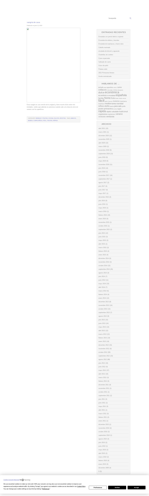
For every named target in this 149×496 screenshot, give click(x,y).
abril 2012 (101, 374)
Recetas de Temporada (33, 18)
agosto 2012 (102, 359)
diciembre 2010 (103, 424)
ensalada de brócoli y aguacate (108, 51)
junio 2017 (101, 190)
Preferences (98, 487)
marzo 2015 (102, 247)
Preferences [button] (45, 489)
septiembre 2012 (104, 356)
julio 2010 (101, 442)
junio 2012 (101, 367)
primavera (108, 109)
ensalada (111, 95)
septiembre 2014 (104, 269)
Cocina (50, 118)
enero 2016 (102, 219)
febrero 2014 (102, 294)
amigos (73, 118)
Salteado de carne (104, 62)
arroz (115, 87)
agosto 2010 (102, 439)
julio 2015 (101, 233)
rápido (108, 111)
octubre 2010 (102, 432)
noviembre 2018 (103, 164)
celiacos (102, 90)
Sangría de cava (33, 22)
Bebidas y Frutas (42, 118)
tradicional (123, 111)
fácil (44, 120)
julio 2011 (101, 399)
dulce (101, 92)
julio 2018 (101, 168)
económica (112, 92)
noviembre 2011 (103, 388)
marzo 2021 (102, 132)
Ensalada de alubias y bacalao (108, 40)
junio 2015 (101, 237)
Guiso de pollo (103, 65)
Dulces (56, 118)
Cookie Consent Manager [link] (11, 480)
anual (104, 87)
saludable (115, 111)
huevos (110, 101)
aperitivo (110, 87)
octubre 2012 (102, 352)
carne (119, 87)
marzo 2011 (102, 413)
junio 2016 (101, 204)
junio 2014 (101, 280)
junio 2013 (101, 323)
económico (103, 95)
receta (115, 109)
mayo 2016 (102, 208)
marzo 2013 (102, 334)
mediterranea (110, 103)
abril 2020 (101, 143)
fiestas (49, 120)
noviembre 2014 (103, 262)
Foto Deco (86, 18)
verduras (110, 116)
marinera (123, 101)
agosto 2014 (102, 273)
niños (101, 106)
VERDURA (102, 117)
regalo (119, 109)
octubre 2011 (102, 392)
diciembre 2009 (103, 468)
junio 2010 (101, 446)
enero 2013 (102, 341)
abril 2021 (101, 128)
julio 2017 (101, 186)
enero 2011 (102, 421)
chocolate (110, 90)
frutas (117, 98)
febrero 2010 (102, 460)
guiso (106, 101)
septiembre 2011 (104, 395)
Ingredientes (66, 18)
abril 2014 (101, 287)
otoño (107, 106)
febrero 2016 (102, 215)
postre (100, 109)
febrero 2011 (102, 417)
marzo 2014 (102, 291)
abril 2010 (101, 453)
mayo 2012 (102, 370)
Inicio (20, 18)
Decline (117, 487)
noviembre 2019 (103, 150)
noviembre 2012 (103, 348)
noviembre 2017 (103, 175)
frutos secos (122, 98)
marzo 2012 (102, 377)
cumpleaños (37, 120)
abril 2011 (101, 410)
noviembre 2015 (103, 222)
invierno (116, 101)
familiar (101, 98)
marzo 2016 (102, 211)
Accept (136, 487)
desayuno (120, 90)
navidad (120, 103)
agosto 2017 (102, 182)
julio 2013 (101, 320)
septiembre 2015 (104, 229)
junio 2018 (101, 172)
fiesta (107, 98)
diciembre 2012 (103, 345)
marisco (101, 104)
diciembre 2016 (103, 197)
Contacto (96, 18)
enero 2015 (102, 255)
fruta (113, 98)
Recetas (76, 18)
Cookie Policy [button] (81, 486)
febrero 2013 (102, 338)
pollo (123, 106)
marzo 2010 (102, 457)
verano (119, 114)
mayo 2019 (102, 161)
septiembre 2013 (104, 312)
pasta (112, 106)
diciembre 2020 (103, 135)
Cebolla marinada (104, 47)
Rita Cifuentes (74, 8)
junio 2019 (101, 157)
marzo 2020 (102, 146)
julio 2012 (101, 363)
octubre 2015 (102, 226)
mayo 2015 (102, 240)
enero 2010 (102, 464)
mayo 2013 (102, 327)
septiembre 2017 (104, 179)
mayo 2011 (102, 406)
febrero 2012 (102, 381)
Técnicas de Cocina (51, 18)
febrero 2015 (102, 251)
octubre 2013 (102, 309)
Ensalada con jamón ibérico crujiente (110, 36)
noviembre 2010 (103, 428)
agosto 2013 (102, 316)
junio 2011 (101, 403)
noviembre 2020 (103, 139)
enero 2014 (102, 298)
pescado (118, 106)
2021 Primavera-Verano (106, 73)
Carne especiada (104, 58)
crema (115, 90)
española (121, 95)
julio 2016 (101, 200)
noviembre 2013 (103, 305)
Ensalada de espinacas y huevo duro (110, 44)
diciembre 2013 (103, 302)
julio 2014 (101, 276)
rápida (55, 120)
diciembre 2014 (103, 258)
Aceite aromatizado (105, 76)
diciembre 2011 (103, 385)
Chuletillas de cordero (105, 55)
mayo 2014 (102, 284)
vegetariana (102, 114)
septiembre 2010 (104, 435)
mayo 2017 (102, 193)
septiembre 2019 (104, 154)
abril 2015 (101, 244)
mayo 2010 (102, 450)
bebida (30, 120)
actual (100, 87)
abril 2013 (101, 330)
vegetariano (111, 114)
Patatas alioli (102, 69)
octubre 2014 (102, 265)
